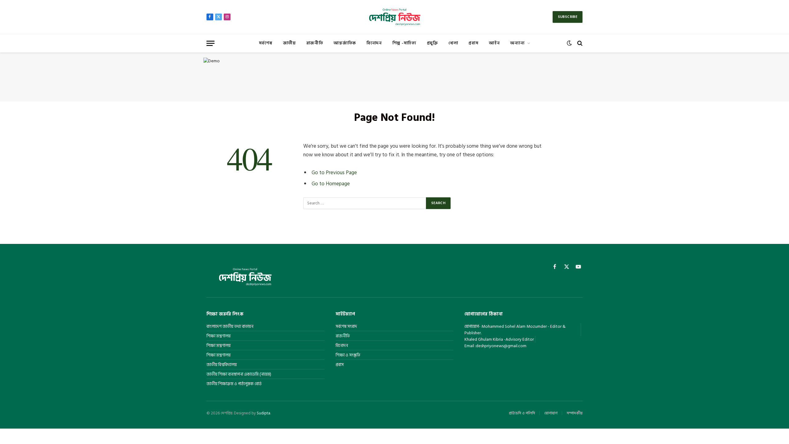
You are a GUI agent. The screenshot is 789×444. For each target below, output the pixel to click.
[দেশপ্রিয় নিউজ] (394, 17)
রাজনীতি (314, 43)
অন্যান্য (517, 43)
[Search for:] (365, 203)
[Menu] (210, 43)
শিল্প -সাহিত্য (404, 43)
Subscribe (567, 17)
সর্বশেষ (265, 43)
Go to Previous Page (334, 172)
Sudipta (263, 413)
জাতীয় (289, 43)
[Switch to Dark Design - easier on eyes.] (569, 43)
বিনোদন (374, 43)
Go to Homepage (331, 183)
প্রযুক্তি (432, 43)
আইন (494, 43)
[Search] (579, 43)
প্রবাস (473, 43)
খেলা (453, 43)
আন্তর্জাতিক (344, 43)
